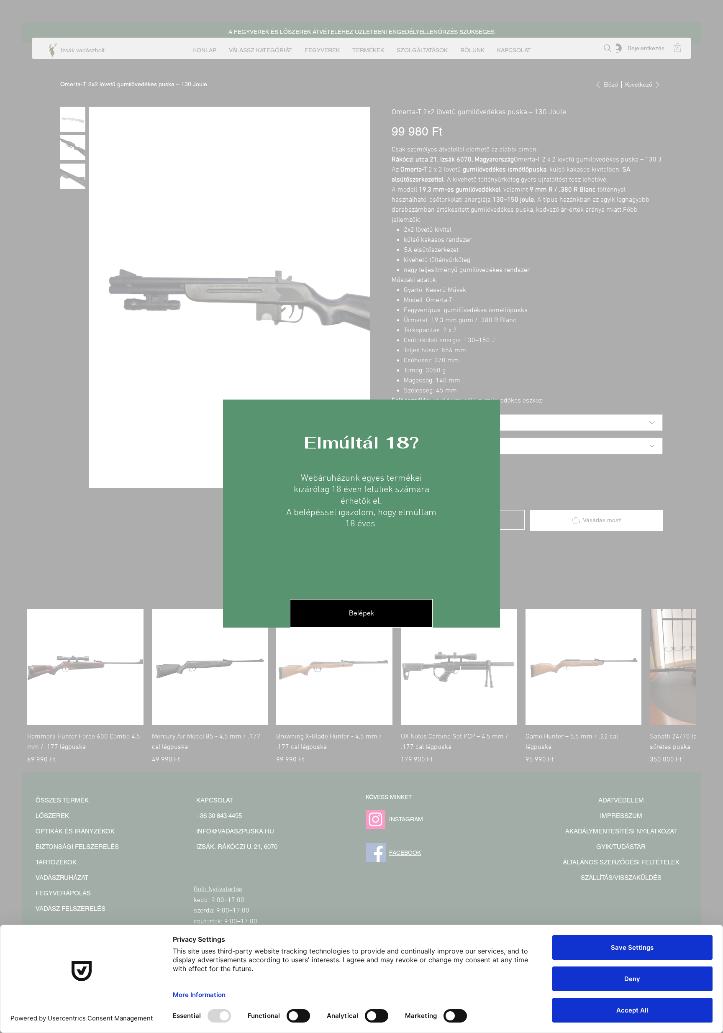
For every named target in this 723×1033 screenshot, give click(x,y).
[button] (361, 613)
